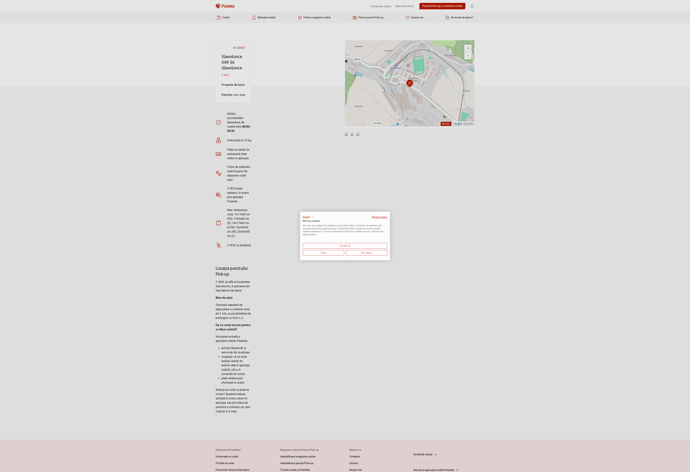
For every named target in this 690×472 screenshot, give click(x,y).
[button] (308, 217)
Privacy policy (379, 217)
